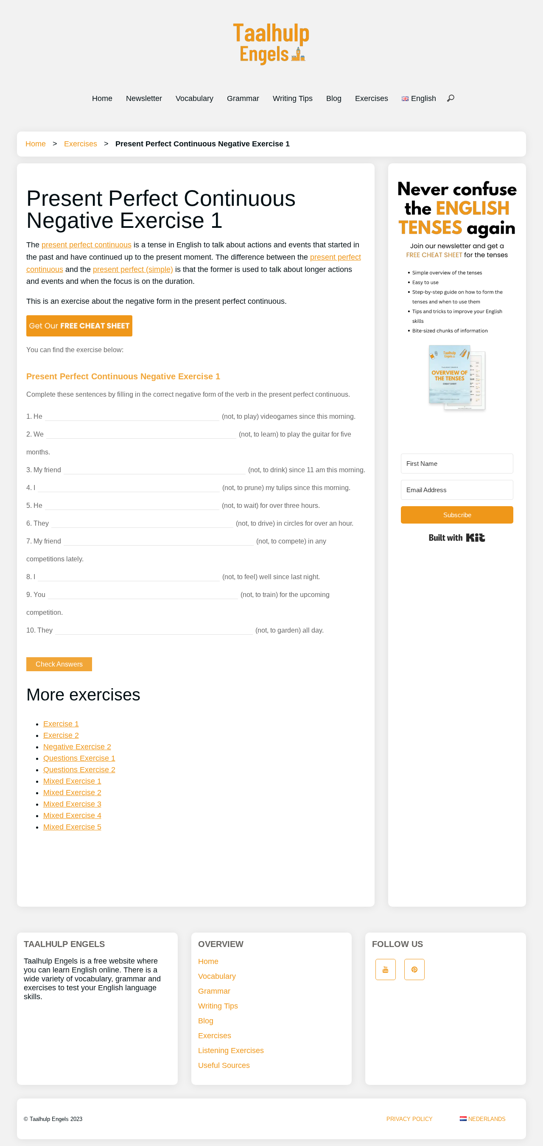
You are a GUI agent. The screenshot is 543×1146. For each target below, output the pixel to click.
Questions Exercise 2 (79, 769)
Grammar (243, 98)
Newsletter (144, 98)
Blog (333, 98)
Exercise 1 (61, 724)
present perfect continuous (87, 245)
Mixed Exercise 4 (72, 815)
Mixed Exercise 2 (72, 792)
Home (102, 98)
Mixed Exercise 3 (72, 804)
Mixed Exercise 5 (72, 827)
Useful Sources (224, 1065)
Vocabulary (194, 98)
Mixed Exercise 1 (72, 781)
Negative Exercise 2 (77, 747)
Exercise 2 (61, 735)
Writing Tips (293, 98)
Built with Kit (457, 537)
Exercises (371, 98)
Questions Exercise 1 (79, 758)
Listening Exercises (231, 1050)
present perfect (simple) (133, 269)
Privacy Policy (409, 1119)
